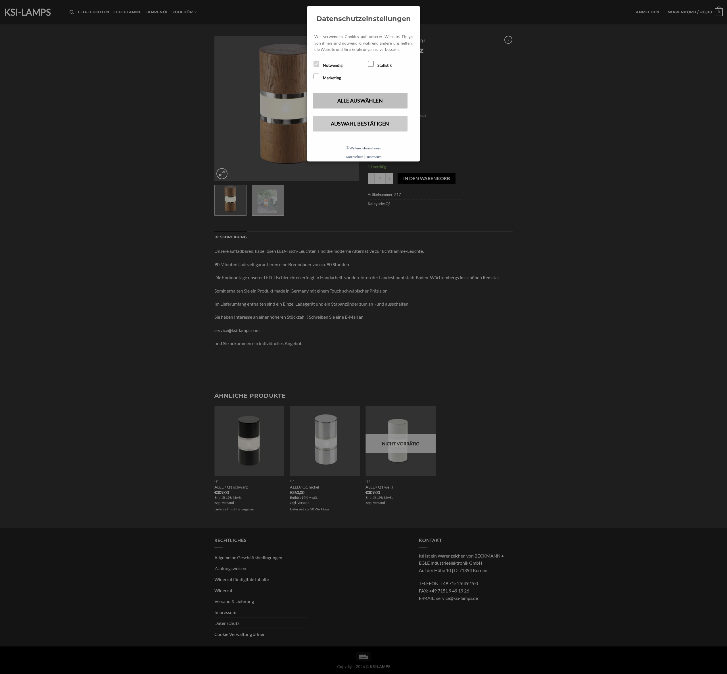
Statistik (384, 65)
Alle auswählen (360, 100)
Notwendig (332, 65)
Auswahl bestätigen (360, 123)
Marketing (331, 77)
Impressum (373, 156)
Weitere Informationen (365, 148)
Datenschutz (354, 156)
